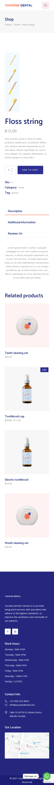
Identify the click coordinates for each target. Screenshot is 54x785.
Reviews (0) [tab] (15, 233)
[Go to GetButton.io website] (47, 782)
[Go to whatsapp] (47, 776)
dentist (15, 192)
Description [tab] (15, 211)
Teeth (21, 187)
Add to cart (30, 170)
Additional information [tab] (22, 222)
